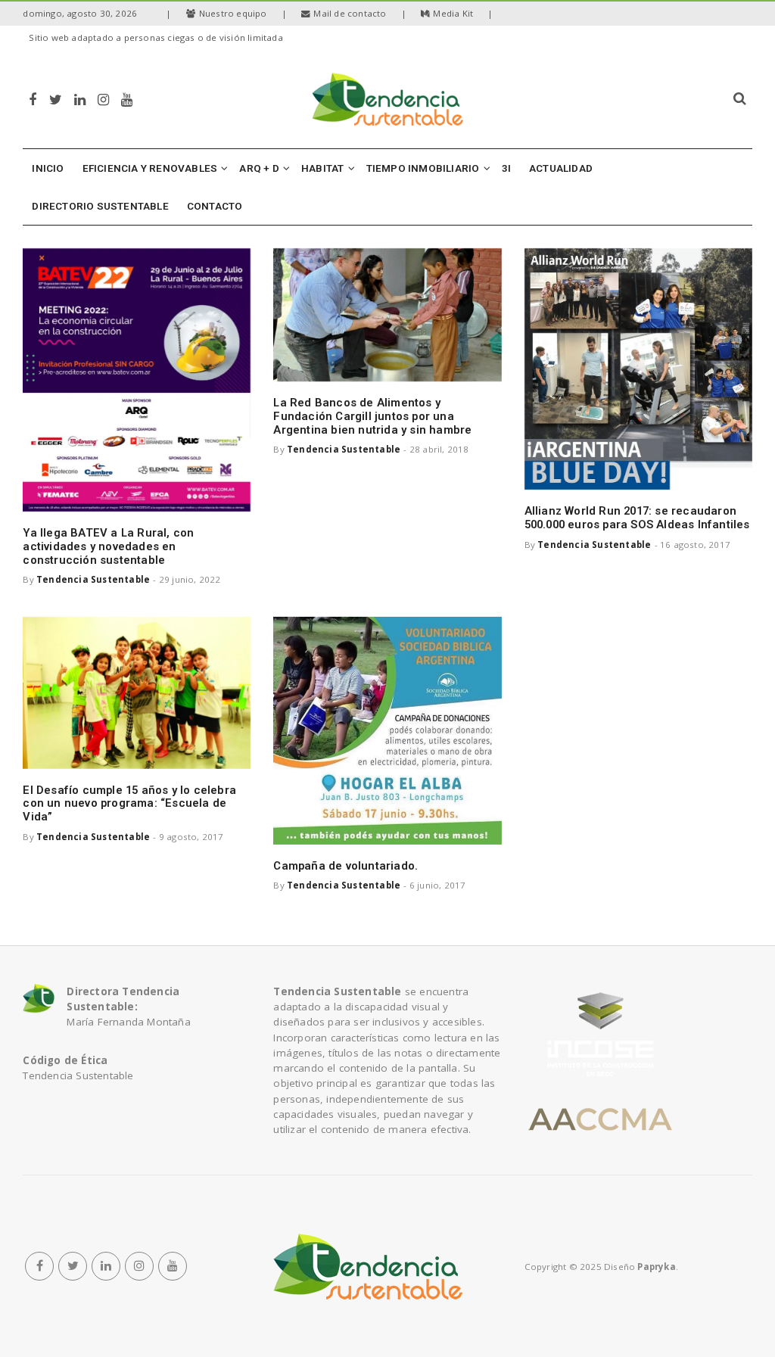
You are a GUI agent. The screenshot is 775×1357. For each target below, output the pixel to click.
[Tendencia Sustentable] (367, 1266)
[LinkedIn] (80, 99)
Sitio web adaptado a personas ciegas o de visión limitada (155, 37)
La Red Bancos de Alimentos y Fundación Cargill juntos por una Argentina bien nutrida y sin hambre (372, 416)
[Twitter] (55, 99)
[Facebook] (32, 99)
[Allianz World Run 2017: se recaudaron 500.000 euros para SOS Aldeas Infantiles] (638, 369)
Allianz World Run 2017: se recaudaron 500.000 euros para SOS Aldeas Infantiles (637, 517)
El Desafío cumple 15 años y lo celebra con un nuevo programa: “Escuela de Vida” (129, 803)
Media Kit (453, 13)
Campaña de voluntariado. (345, 866)
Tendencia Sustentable (93, 579)
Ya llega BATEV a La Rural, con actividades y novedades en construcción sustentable (108, 546)
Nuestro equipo (233, 13)
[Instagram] (103, 99)
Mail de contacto (349, 13)
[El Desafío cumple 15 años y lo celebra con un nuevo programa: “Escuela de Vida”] (137, 693)
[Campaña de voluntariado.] (387, 731)
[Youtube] (127, 99)
